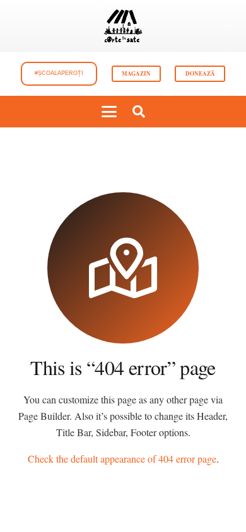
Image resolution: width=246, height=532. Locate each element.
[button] (109, 111)
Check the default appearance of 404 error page (122, 458)
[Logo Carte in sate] (123, 26)
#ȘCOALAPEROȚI (59, 73)
